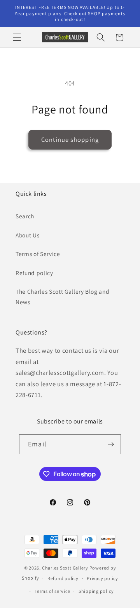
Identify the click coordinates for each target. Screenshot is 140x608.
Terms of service (52, 591)
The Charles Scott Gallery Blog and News (62, 296)
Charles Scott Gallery (65, 568)
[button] (17, 37)
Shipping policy (96, 591)
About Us (27, 235)
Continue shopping (70, 139)
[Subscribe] (111, 444)
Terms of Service (38, 254)
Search (25, 216)
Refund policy (34, 273)
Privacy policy (102, 578)
